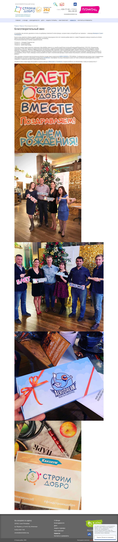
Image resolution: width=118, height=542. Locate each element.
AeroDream (46, 57)
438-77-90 (63, 9)
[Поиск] (55, 4)
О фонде (25, 20)
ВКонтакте (52, 61)
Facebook (59, 61)
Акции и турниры (51, 20)
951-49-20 (72, 10)
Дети (42, 20)
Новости (73, 20)
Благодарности (34, 20)
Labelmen (92, 540)
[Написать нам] (61, 4)
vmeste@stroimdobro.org (70, 14)
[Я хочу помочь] (90, 9)
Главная (17, 20)
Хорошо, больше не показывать (105, 537)
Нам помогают (63, 20)
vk (75, 4)
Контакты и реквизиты (85, 20)
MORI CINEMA (63, 56)
